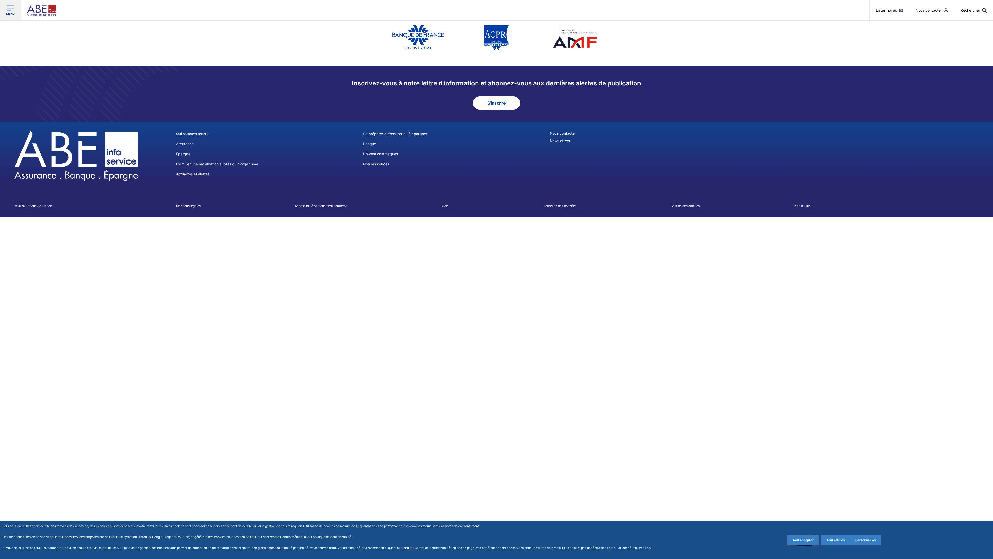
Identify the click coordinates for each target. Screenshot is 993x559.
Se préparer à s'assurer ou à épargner (395, 133)
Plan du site (802, 206)
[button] (973, 10)
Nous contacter (563, 133)
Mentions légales (188, 206)
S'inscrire (496, 103)
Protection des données (559, 206)
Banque (369, 144)
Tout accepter (803, 540)
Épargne (183, 154)
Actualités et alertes (192, 174)
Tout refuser (835, 540)
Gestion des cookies (685, 206)
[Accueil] (76, 155)
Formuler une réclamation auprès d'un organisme (217, 164)
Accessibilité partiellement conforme (321, 206)
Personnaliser (865, 540)
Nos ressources (376, 164)
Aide (444, 206)
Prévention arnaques (380, 154)
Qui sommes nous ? (192, 133)
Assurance (185, 144)
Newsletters (560, 140)
